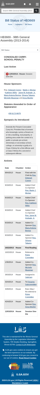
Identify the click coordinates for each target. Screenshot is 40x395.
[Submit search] (36, 11)
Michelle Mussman (11, 98)
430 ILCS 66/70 (14, 113)
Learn (25, 383)
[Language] (30, 4)
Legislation (18, 24)
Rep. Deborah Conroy (30, 178)
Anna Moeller (28, 98)
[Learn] (25, 4)
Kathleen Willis (11, 93)
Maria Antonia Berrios (12, 95)
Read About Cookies (27, 358)
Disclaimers (17, 383)
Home (10, 24)
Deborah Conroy (14, 90)
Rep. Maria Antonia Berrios (30, 228)
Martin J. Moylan (29, 90)
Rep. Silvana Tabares (30, 240)
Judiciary (28, 277)
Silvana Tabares (28, 95)
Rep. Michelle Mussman (30, 267)
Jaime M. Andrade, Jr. (26, 93)
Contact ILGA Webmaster (26, 345)
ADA (35, 380)
